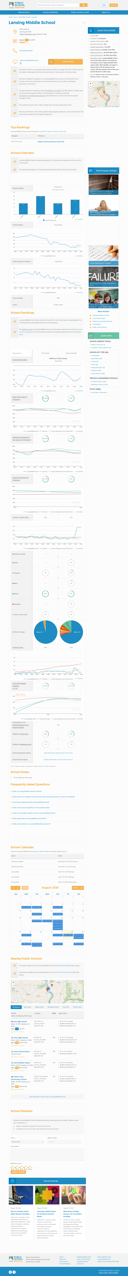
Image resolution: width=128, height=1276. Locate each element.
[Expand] (13, 989)
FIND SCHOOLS (24, 12)
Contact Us (80, 1264)
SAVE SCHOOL (68, 61)
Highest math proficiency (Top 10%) (51, 141)
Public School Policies (100, 327)
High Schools (27, 1007)
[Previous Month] (13, 888)
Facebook (14, 1272)
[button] (52, 985)
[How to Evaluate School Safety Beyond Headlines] (21, 1195)
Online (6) (94, 365)
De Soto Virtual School (64, 972)
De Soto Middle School (20, 1063)
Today (25, 888)
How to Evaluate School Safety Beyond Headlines (20, 1212)
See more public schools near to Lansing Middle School (47, 1097)
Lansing (22, 32)
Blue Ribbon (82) (96, 359)
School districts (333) (98, 374)
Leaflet (72, 1002)
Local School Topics (99, 318)
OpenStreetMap (79, 1002)
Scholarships (97, 324)
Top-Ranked (95, 356)
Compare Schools (82, 1261)
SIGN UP (113, 5)
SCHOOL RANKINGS (50, 12)
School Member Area (104, 1257)
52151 (29, 32)
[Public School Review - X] (10, 1272)
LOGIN (103, 5)
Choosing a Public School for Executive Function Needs (46, 1214)
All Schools (16, 1007)
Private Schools (77, 1007)
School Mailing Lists (104, 1259)
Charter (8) (94, 362)
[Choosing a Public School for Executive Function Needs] (47, 1195)
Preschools (66, 1007)
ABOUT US (106, 12)
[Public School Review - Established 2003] (17, 5)
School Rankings (65, 1264)
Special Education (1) (98, 368)
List (81, 888)
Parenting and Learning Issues (102, 321)
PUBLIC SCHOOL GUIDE (80, 12)
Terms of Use (103, 1273)
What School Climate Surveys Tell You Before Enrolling (72, 1214)
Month (75, 888)
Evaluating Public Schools (101, 315)
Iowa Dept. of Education (99, 392)
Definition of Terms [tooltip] (17, 353)
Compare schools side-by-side (101, 348)
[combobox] (57, 5)
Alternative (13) (96, 371)
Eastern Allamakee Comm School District (58, 759)
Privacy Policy (113, 1273)
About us (63, 1259)
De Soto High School (19, 1038)
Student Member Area (84, 1257)
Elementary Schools (53, 1007)
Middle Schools (39, 1007)
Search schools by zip (98, 345)
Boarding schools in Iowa (99, 384)
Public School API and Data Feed (108, 1261)
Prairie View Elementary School (18, 1078)
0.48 (71, 647)
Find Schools (64, 1261)
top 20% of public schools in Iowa (51, 131)
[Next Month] (17, 888)
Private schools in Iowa (98, 381)
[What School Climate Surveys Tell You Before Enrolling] (73, 1195)
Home (61, 1257)
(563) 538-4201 (27, 50)
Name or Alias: (52, 1138)
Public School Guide (83, 1259)
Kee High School (62, 965)
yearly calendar (39, 851)
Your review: (15, 1146)
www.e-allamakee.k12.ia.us (29, 60)
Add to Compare (19, 1032)
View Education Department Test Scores (58, 753)
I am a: (13, 1138)
